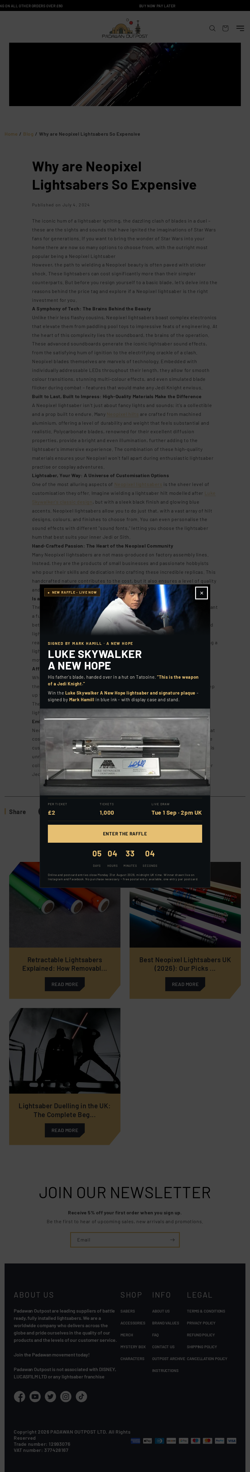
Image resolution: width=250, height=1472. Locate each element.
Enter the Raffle (125, 833)
